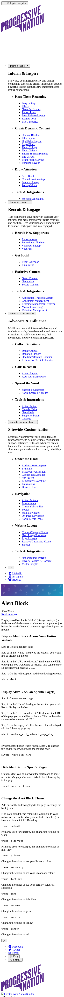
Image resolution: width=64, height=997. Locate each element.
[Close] (4, 940)
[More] (11, 567)
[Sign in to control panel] (22, 990)
